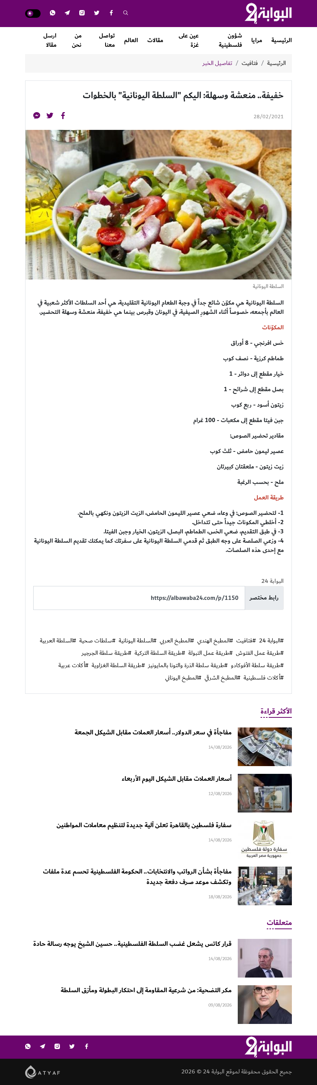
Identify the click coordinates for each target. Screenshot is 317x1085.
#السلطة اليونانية (138, 641)
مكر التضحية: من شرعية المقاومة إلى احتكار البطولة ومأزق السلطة (146, 990)
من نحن (77, 40)
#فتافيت (246, 641)
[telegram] (67, 14)
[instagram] (82, 14)
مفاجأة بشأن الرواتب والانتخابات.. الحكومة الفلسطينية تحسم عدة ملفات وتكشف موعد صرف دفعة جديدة (137, 877)
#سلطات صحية (97, 641)
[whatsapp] (52, 14)
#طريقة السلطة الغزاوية (118, 665)
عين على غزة (189, 40)
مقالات (155, 40)
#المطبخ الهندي (215, 641)
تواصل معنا (107, 40)
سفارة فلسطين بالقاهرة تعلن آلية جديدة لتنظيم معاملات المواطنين (144, 825)
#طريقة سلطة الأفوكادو (257, 665)
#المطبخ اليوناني (183, 678)
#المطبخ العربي (177, 641)
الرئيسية (281, 40)
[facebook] (111, 14)
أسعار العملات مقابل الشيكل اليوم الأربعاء (177, 779)
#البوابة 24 (271, 641)
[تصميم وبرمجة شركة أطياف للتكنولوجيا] (42, 1071)
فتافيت (250, 63)
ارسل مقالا (49, 40)
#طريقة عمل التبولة (210, 653)
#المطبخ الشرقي (222, 678)
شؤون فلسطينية (230, 40)
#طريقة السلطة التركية (160, 653)
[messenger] (36, 117)
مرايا (256, 40)
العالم (131, 40)
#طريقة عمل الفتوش (260, 653)
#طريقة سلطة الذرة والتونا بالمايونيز (188, 665)
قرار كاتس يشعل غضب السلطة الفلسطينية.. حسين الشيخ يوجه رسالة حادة (132, 944)
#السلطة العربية (58, 641)
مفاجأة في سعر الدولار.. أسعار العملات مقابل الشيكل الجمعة (153, 732)
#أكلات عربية (73, 665)
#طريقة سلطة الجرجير (106, 653)
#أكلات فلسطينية (264, 678)
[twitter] (96, 14)
